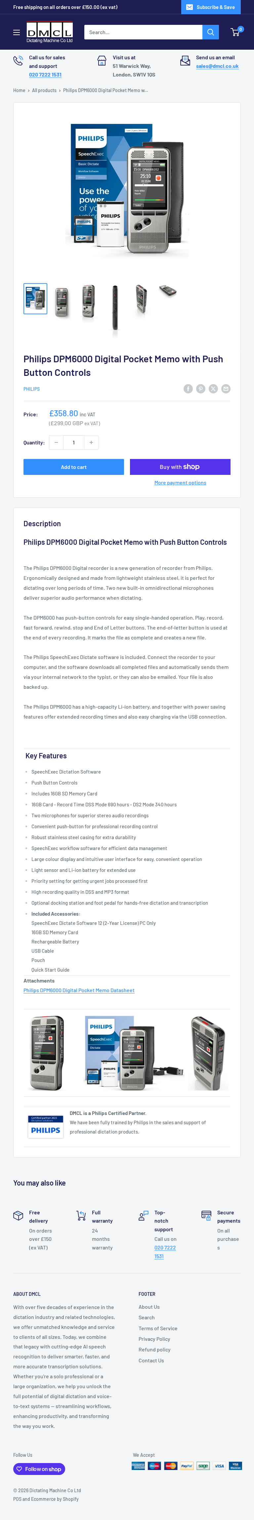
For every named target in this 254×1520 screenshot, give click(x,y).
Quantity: (34, 442)
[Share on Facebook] (188, 388)
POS (17, 1499)
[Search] (210, 32)
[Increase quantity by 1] (91, 442)
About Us (149, 1306)
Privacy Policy (154, 1339)
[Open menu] (16, 32)
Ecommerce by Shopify (55, 1499)
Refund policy (155, 1349)
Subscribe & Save (216, 7)
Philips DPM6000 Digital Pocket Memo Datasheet (79, 990)
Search (147, 1317)
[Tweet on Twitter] (213, 388)
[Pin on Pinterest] (200, 388)
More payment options (180, 482)
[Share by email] (226, 388)
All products (44, 90)
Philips (31, 389)
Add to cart (74, 467)
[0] (235, 32)
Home (19, 90)
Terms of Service (158, 1328)
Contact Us (151, 1360)
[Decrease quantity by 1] (56, 442)
